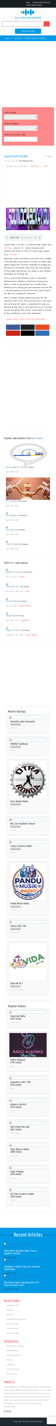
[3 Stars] (11, 161)
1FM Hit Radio (12, 544)
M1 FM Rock (11, 501)
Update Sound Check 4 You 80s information (25, 319)
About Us (10, 1360)
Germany (18, 38)
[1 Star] (5, 161)
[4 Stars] (14, 161)
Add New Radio (28, 31)
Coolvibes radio (12, 1305)
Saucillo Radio (12, 601)
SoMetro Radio (12, 1328)
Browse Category (11, 123)
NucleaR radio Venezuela (16, 1319)
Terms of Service (13, 1369)
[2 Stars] (8, 161)
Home (7, 38)
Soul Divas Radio (13, 1333)
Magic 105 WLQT (13, 630)
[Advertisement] (28, 73)
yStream (10, 1314)
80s (45, 166)
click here (13, 254)
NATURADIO (11, 515)
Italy (27, 591)
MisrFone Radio (12, 1324)
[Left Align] (47, 24)
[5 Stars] (16, 161)
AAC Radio (10, 529)
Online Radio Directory (41, 2)
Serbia (21, 576)
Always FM (10, 615)
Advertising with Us (14, 1355)
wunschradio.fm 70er (15, 467)
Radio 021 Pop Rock (14, 572)
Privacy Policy (12, 1374)
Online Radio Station (34, 5)
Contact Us (11, 1364)
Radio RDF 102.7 (13, 586)
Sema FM (10, 1310)
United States (25, 605)
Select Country (10, 112)
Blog (28, 2)
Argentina (25, 620)
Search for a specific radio (15, 134)
